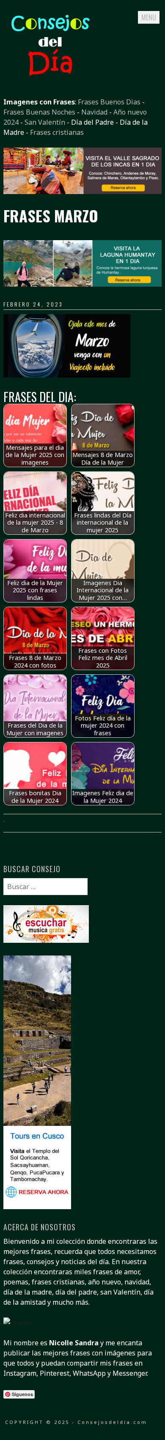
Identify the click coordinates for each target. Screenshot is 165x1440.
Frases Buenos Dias (109, 102)
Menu (148, 17)
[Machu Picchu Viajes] (82, 191)
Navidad (94, 112)
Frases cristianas (57, 132)
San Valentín (45, 122)
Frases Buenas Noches (39, 112)
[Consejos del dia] (49, 76)
